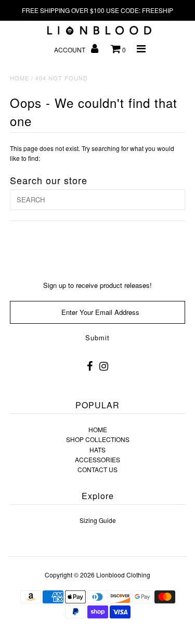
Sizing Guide (98, 520)
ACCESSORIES (97, 459)
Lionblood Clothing (123, 574)
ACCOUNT (70, 49)
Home (19, 78)
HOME (97, 429)
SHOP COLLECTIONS (97, 439)
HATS (97, 449)
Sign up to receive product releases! (97, 285)
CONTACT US (97, 469)
